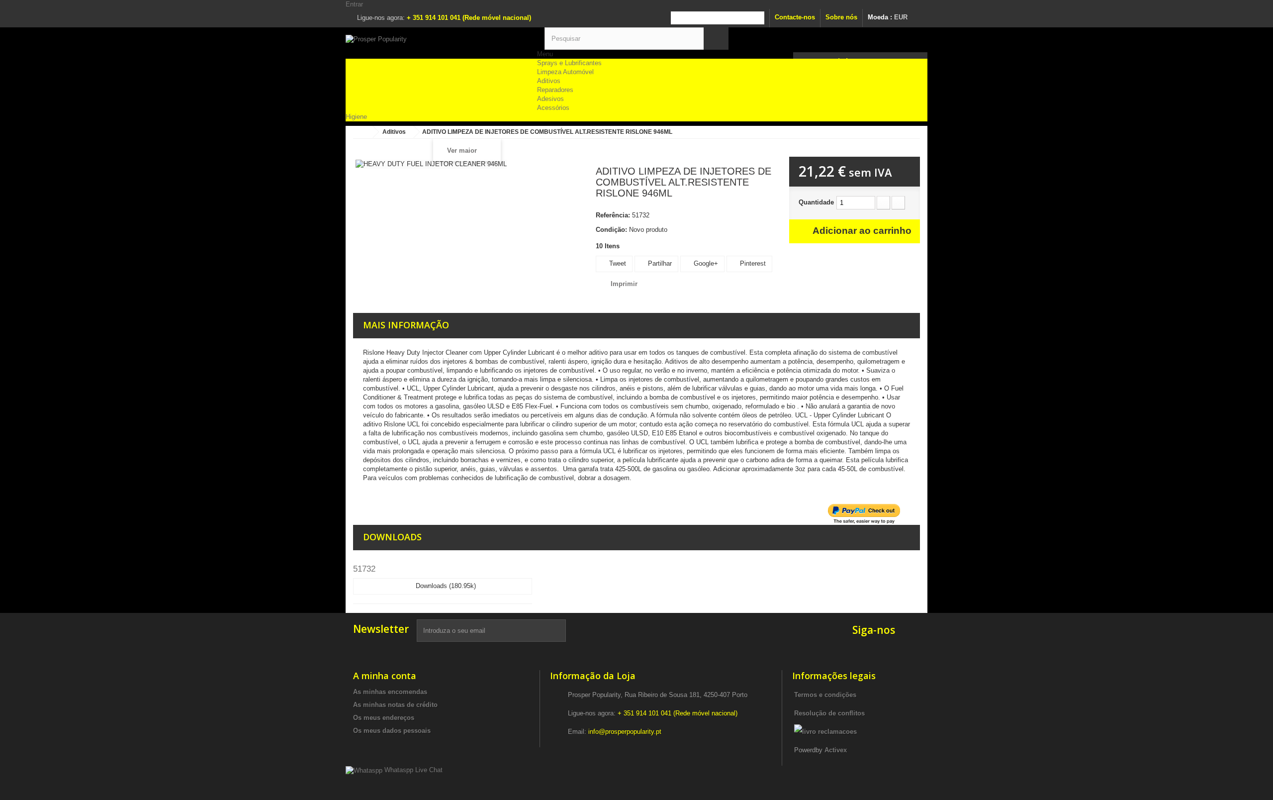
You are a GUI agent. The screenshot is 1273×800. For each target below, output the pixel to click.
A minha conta (384, 676)
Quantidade (816, 202)
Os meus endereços (383, 717)
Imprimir (624, 284)
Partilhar (659, 263)
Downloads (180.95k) (445, 586)
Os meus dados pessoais (392, 730)
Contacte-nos (795, 17)
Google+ (705, 263)
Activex (835, 750)
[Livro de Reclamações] (825, 731)
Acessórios (553, 107)
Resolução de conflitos (829, 713)
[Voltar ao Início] (363, 132)
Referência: (613, 215)
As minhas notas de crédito (395, 704)
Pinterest (752, 263)
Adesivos (550, 98)
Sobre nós (841, 17)
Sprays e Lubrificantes (569, 63)
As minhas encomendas (390, 692)
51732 (364, 569)
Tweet (616, 263)
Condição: (611, 229)
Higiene (356, 116)
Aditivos (548, 81)
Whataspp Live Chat (412, 770)
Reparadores (555, 90)
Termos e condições (825, 695)
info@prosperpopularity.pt (624, 731)
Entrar (354, 4)
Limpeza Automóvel (565, 72)
